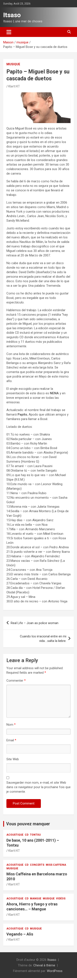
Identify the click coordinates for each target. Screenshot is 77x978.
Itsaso (12, 15)
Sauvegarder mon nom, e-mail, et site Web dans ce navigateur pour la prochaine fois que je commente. (38, 787)
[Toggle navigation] (9, 32)
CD (26, 834)
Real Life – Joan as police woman (34, 623)
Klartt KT (14, 86)
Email (11, 740)
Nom (11, 725)
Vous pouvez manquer (28, 823)
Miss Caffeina (56, 864)
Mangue (35, 898)
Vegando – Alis (19, 934)
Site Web (12, 759)
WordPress (54, 971)
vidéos (60, 898)
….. (43, 638)
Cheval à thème (44, 965)
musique (13, 64)
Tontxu (35, 834)
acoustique (14, 834)
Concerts (37, 864)
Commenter (16, 680)
